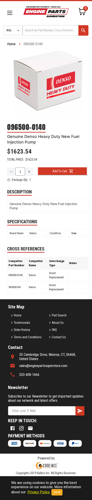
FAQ (54, 330)
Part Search (59, 315)
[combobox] (50, 30)
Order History (22, 330)
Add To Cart (59, 171)
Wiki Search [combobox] (13, 30)
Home (11, 44)
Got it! (57, 492)
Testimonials (22, 322)
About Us (58, 322)
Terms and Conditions (28, 337)
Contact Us (59, 337)
